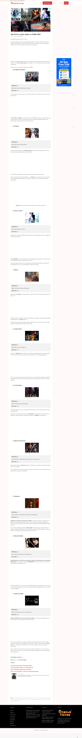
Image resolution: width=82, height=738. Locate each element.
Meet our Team (12, 714)
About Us (11, 710)
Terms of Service (13, 725)
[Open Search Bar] (70, 3)
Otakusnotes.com (61, 718)
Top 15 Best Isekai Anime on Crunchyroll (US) (22, 667)
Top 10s (66, 3)
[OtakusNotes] (17, 3)
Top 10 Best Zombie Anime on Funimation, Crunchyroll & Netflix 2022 (33, 205)
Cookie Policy (12, 717)
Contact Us (12, 712)
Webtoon (54, 3)
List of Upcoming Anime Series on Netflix (21, 669)
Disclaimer (12, 721)
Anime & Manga (6, 0)
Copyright (12, 723)
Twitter (16, 659)
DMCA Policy (12, 719)
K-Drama (61, 3)
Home (1, 0)
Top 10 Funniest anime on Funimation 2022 (21, 665)
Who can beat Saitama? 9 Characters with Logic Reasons (24, 671)
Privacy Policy (12, 716)
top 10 (16, 62)
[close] (41, 734)
